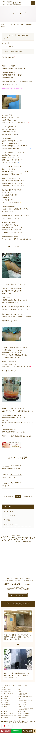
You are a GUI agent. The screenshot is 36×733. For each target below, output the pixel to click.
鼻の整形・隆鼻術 (7, 689)
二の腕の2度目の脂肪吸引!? (14, 51)
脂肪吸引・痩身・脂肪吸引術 (23, 694)
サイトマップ (22, 704)
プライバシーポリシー (25, 713)
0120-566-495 (12, 584)
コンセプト (5, 702)
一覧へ (18, 496)
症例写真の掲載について (25, 700)
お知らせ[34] (9, 511)
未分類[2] (8, 520)
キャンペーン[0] (10, 515)
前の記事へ (9, 496)
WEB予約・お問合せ (18, 595)
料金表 (21, 698)
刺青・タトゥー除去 (24, 715)
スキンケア (22, 689)
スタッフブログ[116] (12, 524)
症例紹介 (4, 706)
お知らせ (4, 711)
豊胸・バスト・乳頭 (7, 693)
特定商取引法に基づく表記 (9, 715)
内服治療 (4, 698)
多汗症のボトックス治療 (25, 696)
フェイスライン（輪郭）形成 (8, 686)
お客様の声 (26, 708)
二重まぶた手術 (23, 685)
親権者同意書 (22, 717)
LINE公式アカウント (7, 713)
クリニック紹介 (6, 700)
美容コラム (5, 717)
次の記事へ (26, 496)
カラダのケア (5, 696)
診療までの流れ (6, 704)
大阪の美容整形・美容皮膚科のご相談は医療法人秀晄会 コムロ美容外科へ (22, 721)
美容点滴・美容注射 (7, 691)
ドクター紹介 (22, 702)
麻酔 (20, 691)
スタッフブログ (8, 46)
